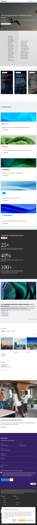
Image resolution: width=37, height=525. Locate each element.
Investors (5, 502)
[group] (7, 347)
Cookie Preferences (5, 523)
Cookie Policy (6, 517)
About (4, 498)
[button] (28, 1)
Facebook (17, 502)
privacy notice (20, 470)
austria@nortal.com (4, 365)
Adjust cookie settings (14, 520)
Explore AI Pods (4, 23)
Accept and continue (22, 520)
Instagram (17, 498)
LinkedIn (17, 504)
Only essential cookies (29, 520)
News (4, 500)
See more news (5, 315)
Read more (5, 129)
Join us (3, 427)
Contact (4, 504)
